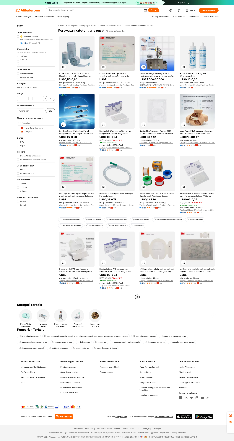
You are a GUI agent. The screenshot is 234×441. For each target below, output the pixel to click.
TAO (138, 429)
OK (50, 98)
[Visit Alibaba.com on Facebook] (180, 397)
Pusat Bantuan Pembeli (149, 367)
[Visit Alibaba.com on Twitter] (191, 397)
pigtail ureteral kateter (63, 342)
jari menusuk (85, 342)
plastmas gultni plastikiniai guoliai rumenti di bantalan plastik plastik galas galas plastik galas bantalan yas (87, 336)
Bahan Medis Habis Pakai (110, 25)
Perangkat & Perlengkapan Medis (82, 25)
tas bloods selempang (59, 348)
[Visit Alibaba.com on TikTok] (207, 397)
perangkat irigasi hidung (72, 226)
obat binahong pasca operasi (183, 342)
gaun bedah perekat (118, 226)
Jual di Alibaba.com (187, 367)
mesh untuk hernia (141, 220)
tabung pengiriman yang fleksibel (169, 220)
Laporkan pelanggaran (148, 395)
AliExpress (78, 429)
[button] (145, 10)
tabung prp (102, 342)
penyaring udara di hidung (107, 348)
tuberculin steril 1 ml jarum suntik (127, 342)
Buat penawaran (106, 372)
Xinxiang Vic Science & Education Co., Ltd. (197, 143)
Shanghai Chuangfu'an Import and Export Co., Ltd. (157, 143)
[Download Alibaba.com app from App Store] (184, 416)
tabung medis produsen (118, 220)
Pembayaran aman (68, 367)
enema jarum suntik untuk (146, 336)
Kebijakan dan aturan (69, 393)
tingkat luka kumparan (156, 342)
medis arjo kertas (94, 220)
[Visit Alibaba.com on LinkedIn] (186, 397)
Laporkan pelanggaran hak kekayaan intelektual (154, 389)
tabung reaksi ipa (82, 348)
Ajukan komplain (146, 377)
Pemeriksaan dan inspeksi (71, 388)
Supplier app (121, 417)
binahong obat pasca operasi (33, 348)
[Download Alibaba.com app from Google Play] (204, 416)
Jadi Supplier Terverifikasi (189, 382)
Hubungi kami (145, 372)
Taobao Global (128, 429)
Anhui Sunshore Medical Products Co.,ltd (197, 85)
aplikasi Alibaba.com (164, 417)
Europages (156, 429)
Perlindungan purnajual (70, 382)
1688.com (89, 429)
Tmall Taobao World (104, 429)
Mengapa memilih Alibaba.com (33, 367)
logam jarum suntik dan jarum (174, 336)
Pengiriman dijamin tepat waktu (73, 377)
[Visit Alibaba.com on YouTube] (202, 397)
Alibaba (61, 25)
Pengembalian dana (147, 382)
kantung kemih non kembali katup (34, 342)
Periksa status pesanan (188, 377)
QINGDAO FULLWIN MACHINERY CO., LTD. (157, 85)
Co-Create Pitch (28, 372)
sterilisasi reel (139, 226)
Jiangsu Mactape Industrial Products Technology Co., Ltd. (117, 85)
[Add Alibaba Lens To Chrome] (64, 416)
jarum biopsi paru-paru (30, 336)
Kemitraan (183, 388)
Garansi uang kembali (69, 372)
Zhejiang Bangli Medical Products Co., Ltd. (77, 85)
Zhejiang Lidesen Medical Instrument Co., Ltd (117, 147)
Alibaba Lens (36, 417)
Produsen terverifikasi (109, 367)
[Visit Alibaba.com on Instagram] (197, 397)
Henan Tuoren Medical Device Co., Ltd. (75, 143)
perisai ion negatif (96, 226)
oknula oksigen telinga (71, 220)
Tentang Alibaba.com (30, 361)
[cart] (180, 11)
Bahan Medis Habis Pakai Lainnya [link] (138, 25)
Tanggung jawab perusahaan (33, 377)
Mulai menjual (185, 372)
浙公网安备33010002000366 (161, 437)
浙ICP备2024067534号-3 (186, 437)
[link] (230, 415)
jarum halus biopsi (196, 220)
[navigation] (36, 161)
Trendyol (146, 429)
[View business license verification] (141, 437)
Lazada (117, 429)
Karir (23, 382)
